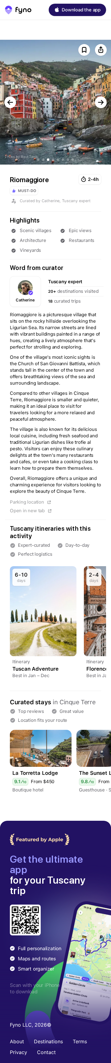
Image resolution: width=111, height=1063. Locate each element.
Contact (46, 1052)
